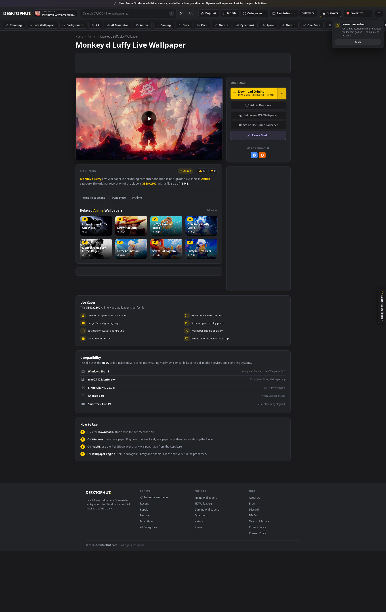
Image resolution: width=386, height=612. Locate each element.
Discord (254, 509)
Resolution (284, 13)
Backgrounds (75, 25)
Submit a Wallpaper (156, 497)
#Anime (137, 197)
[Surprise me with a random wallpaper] (181, 13)
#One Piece (119, 197)
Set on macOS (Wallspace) (260, 115)
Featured (145, 515)
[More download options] (281, 93)
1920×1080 (366, 25)
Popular (210, 13)
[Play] (81, 156)
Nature (223, 25)
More (210, 210)
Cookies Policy (257, 533)
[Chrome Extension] (254, 155)
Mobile (232, 13)
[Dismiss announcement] (341, 3)
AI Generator (119, 25)
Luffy (97, 179)
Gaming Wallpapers (207, 509)
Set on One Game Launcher (260, 125)
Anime (144, 25)
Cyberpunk (247, 25)
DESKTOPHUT (98, 492)
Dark (186, 25)
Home (79, 36)
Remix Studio (260, 135)
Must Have (146, 521)
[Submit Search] (191, 13)
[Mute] (192, 156)
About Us (254, 497)
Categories (254, 13)
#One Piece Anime (93, 197)
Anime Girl (339, 25)
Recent (144, 503)
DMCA (253, 515)
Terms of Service (259, 521)
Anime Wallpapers (206, 497)
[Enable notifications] (379, 13)
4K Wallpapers (203, 503)
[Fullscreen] (217, 156)
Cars (204, 25)
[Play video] (149, 118)
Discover (332, 13)
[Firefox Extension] (262, 155)
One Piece (313, 25)
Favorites (359, 13)
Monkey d (87, 179)
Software (308, 13)
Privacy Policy (257, 527)
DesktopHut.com (106, 545)
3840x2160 (149, 183)
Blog (252, 503)
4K (97, 25)
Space (270, 25)
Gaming (166, 25)
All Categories (148, 527)
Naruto (290, 25)
